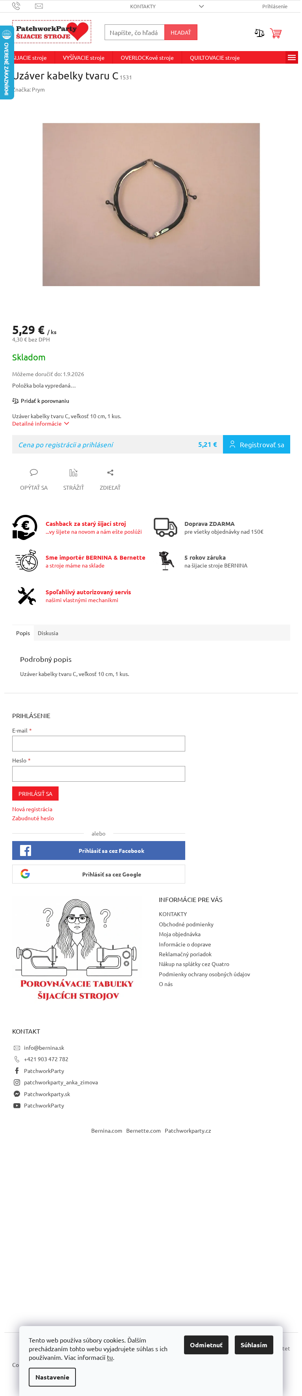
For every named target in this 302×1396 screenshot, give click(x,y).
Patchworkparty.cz (188, 1130)
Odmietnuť (206, 1345)
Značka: (28, 89)
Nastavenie (52, 1377)
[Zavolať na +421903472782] (23, 5)
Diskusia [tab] (48, 632)
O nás (166, 983)
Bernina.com (106, 1130)
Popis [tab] (23, 632)
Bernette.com (143, 1130)
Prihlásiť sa (35, 793)
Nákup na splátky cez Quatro (194, 963)
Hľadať (181, 32)
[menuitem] (29, 57)
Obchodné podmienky (186, 924)
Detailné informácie (37, 423)
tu (110, 1357)
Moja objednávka (180, 933)
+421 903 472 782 (46, 1058)
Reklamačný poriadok (185, 953)
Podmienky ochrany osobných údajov (204, 973)
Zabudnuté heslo (33, 817)
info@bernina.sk (44, 1047)
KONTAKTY (143, 6)
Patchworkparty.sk (47, 1093)
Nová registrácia (32, 808)
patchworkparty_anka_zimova (61, 1082)
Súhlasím (254, 1345)
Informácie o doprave (185, 944)
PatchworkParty (44, 1070)
